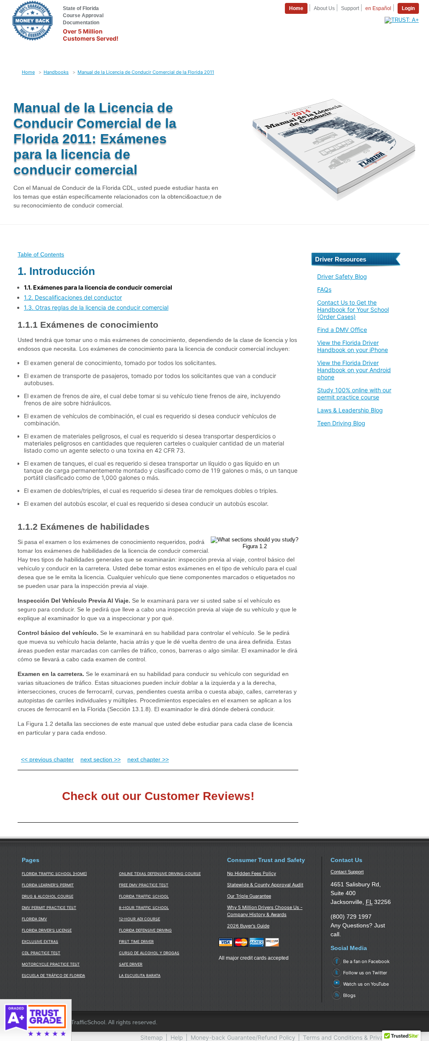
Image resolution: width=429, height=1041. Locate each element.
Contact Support (347, 871)
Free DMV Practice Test (143, 885)
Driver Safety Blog (342, 276)
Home (28, 72)
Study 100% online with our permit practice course (354, 393)
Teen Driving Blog (341, 423)
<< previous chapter (47, 759)
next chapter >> (148, 759)
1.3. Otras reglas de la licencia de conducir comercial (96, 307)
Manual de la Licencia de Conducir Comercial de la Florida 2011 (146, 72)
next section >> (100, 759)
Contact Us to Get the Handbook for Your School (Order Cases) (353, 309)
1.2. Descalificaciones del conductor (73, 297)
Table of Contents (41, 254)
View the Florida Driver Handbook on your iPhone (352, 346)
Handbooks (56, 72)
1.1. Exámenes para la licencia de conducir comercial (98, 287)
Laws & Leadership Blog (350, 410)
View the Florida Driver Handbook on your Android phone (354, 370)
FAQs (324, 289)
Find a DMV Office (342, 329)
